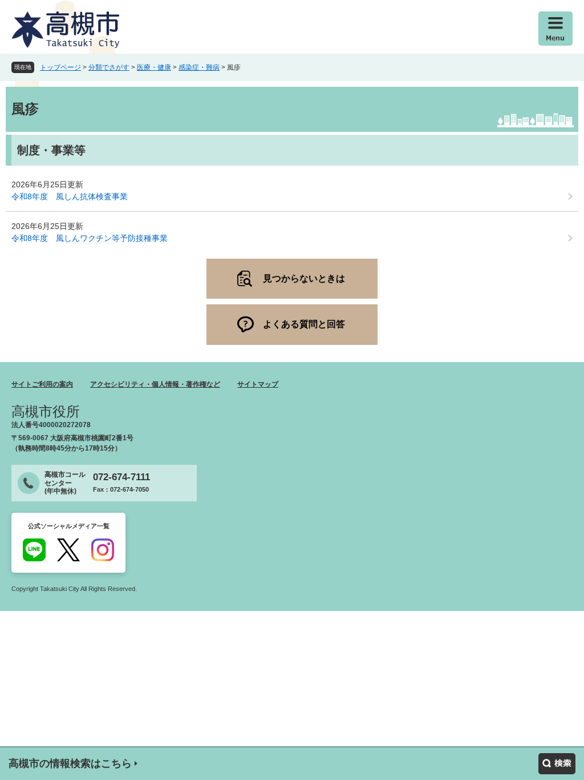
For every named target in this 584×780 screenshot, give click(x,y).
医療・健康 (154, 67)
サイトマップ (257, 384)
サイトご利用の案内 (42, 384)
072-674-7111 (121, 477)
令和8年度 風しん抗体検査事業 (69, 196)
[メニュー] (555, 28)
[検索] (556, 763)
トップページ (60, 67)
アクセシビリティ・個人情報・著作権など (155, 384)
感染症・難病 (199, 67)
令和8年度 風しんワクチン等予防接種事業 (89, 238)
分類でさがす (108, 67)
